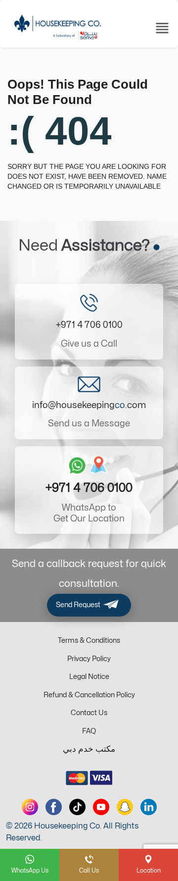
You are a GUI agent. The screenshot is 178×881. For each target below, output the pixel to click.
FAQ (89, 731)
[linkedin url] (148, 807)
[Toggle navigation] (162, 27)
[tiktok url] (77, 807)
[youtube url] (101, 807)
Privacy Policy (89, 659)
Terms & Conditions (89, 640)
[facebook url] (53, 807)
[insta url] (30, 807)
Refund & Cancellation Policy (89, 695)
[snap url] (125, 807)
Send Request (79, 605)
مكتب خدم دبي (89, 749)
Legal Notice (89, 677)
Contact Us (89, 713)
